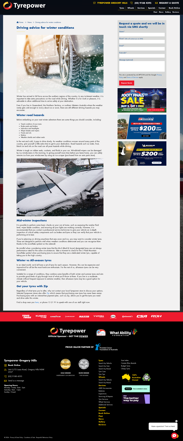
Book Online (174, 8)
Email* (121, 46)
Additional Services (106, 405)
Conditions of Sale (29, 437)
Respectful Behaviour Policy (44, 437)
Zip (48, 293)
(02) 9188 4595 (143, 3)
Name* (122, 31)
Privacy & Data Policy (16, 437)
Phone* (131, 39)
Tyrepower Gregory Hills (112, 3)
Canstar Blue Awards (128, 363)
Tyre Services (103, 399)
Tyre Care (102, 371)
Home (21, 22)
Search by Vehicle (105, 363)
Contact (162, 8)
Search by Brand (105, 369)
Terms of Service (132, 77)
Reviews (176, 12)
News (161, 12)
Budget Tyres (125, 366)
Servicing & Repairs (106, 396)
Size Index (125, 360)
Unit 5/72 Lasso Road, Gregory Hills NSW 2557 (26, 370)
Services (141, 8)
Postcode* (123, 53)
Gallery (168, 12)
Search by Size (104, 366)
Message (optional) (126, 60)
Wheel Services (104, 402)
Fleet (155, 12)
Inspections (102, 394)
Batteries (102, 391)
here (37, 302)
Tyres (122, 8)
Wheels (131, 8)
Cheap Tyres (125, 369)
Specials (151, 8)
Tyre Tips (102, 374)
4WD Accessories (105, 388)
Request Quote (126, 83)
